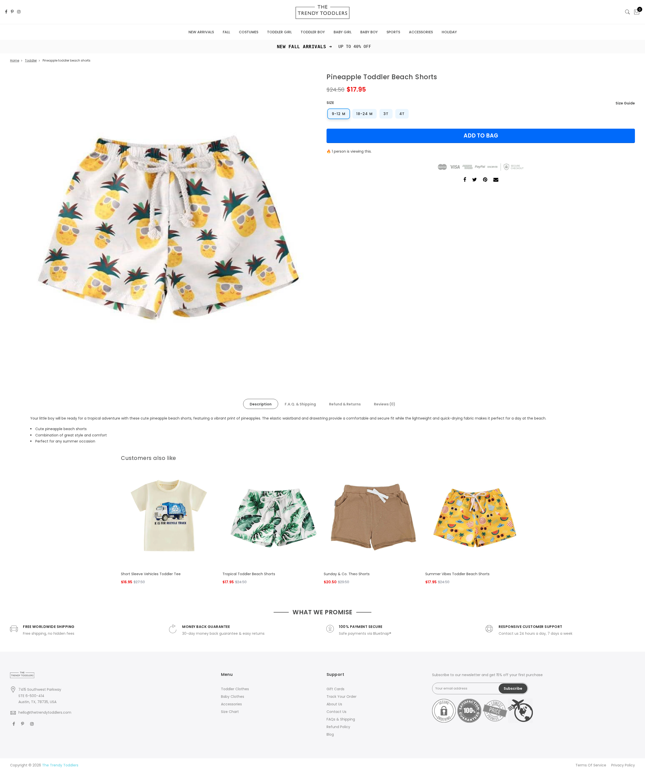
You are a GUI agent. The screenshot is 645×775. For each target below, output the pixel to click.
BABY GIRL (342, 32)
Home (14, 60)
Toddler (31, 60)
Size (330, 102)
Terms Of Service (590, 765)
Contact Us (336, 711)
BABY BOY (369, 32)
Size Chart (230, 711)
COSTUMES (248, 32)
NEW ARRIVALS (201, 32)
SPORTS (393, 32)
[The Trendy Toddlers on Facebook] (6, 12)
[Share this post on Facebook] (464, 180)
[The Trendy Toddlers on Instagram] (19, 12)
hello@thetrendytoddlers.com (44, 712)
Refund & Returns (345, 404)
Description (261, 404)
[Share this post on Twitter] (474, 180)
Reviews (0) (384, 404)
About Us (334, 704)
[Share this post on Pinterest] (485, 180)
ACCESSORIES (421, 32)
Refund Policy (338, 726)
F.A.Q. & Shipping (300, 404)
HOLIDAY (449, 32)
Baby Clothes (232, 696)
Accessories (231, 704)
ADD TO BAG (481, 136)
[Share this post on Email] (495, 180)
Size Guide (625, 103)
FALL (226, 32)
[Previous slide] (513, 457)
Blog (330, 734)
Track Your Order (342, 696)
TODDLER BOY (313, 32)
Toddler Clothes (235, 688)
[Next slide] (521, 457)
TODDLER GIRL (279, 32)
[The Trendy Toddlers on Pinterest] (12, 12)
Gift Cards (335, 688)
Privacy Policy (623, 765)
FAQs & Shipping (341, 719)
